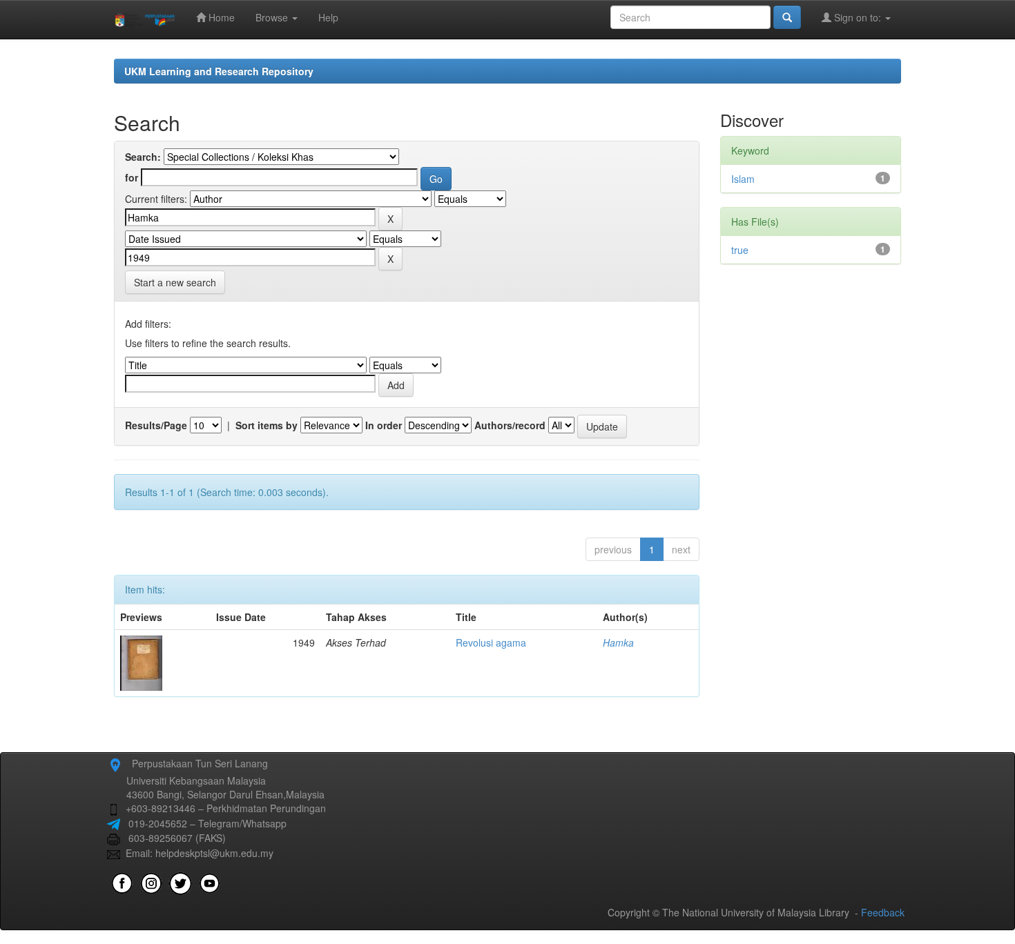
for (131, 177)
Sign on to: (857, 17)
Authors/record (509, 425)
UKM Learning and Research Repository (218, 71)
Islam (743, 179)
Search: (143, 157)
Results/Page (156, 425)
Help (328, 17)
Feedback (883, 912)
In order (383, 425)
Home (220, 17)
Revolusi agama (491, 642)
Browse (273, 17)
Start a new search (175, 282)
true (739, 250)
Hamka (618, 642)
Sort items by (266, 425)
